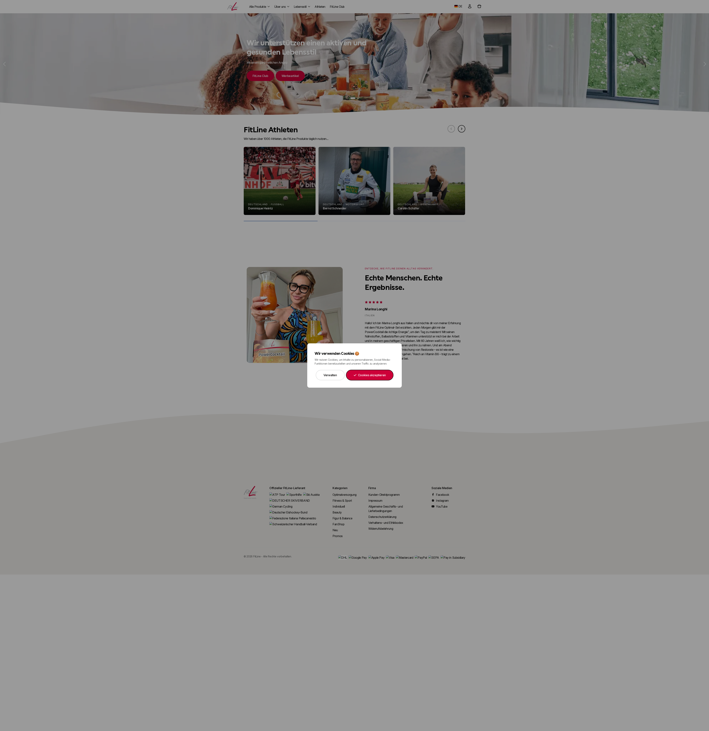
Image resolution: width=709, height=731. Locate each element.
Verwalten (330, 375)
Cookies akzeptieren (372, 375)
